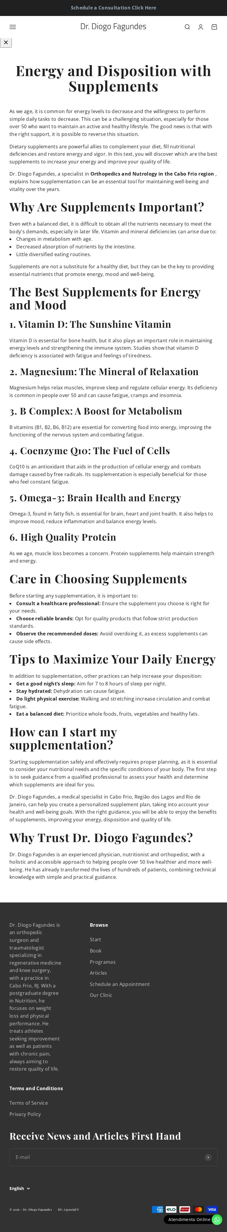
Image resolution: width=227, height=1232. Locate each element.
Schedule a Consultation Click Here (113, 7)
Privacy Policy (25, 1114)
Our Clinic (101, 995)
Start (95, 939)
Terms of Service (28, 1103)
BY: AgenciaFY (68, 1209)
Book (95, 950)
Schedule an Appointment (120, 984)
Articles (98, 973)
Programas (103, 962)
